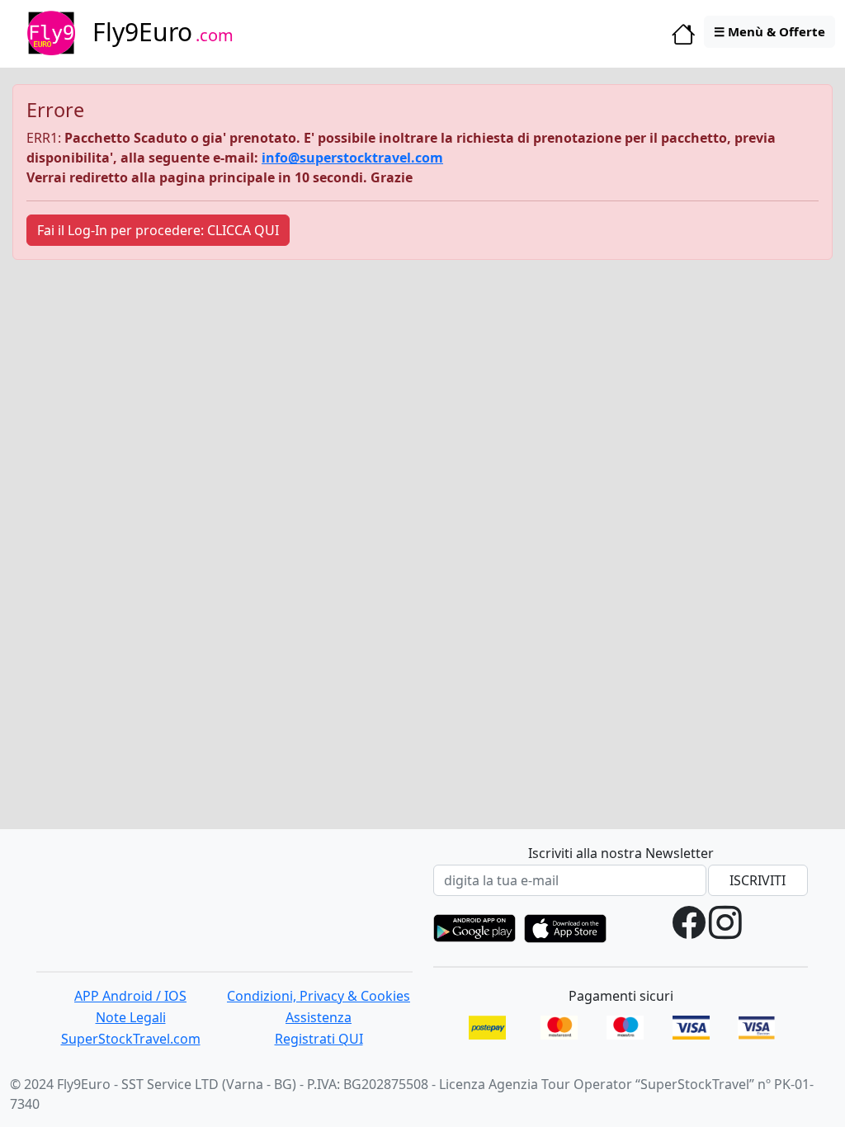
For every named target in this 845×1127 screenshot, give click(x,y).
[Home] (684, 38)
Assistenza (319, 1017)
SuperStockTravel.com (131, 1039)
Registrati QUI (319, 1039)
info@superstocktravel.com (352, 158)
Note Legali (131, 1017)
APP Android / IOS (130, 996)
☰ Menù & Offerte (769, 31)
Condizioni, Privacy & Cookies (318, 996)
